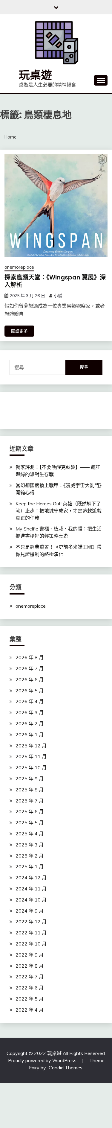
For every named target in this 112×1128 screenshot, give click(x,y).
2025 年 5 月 (30, 823)
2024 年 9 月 (30, 911)
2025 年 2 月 (30, 856)
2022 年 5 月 (30, 999)
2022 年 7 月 (30, 977)
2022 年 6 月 (30, 988)
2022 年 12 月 (31, 922)
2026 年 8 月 (30, 657)
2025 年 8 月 (30, 790)
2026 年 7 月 (30, 668)
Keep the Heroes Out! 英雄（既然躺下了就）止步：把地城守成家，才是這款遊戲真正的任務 (59, 511)
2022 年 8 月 (30, 966)
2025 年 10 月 (31, 767)
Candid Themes (65, 1068)
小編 (58, 295)
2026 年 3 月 (30, 712)
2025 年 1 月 (30, 866)
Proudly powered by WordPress (43, 1060)
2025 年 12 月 (31, 746)
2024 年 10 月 (31, 900)
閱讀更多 (19, 331)
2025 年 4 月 (30, 834)
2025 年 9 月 (30, 779)
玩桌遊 (35, 75)
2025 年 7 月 (30, 801)
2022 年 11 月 (31, 933)
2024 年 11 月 (31, 889)
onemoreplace (19, 267)
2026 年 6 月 (30, 679)
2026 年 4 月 (30, 701)
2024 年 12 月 (31, 878)
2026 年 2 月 (30, 723)
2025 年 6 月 (30, 811)
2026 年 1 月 (30, 735)
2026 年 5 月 (30, 691)
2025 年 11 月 (31, 756)
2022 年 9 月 (30, 955)
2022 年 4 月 (30, 1010)
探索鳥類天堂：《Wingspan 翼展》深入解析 (55, 281)
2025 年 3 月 (30, 845)
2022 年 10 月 (31, 944)
